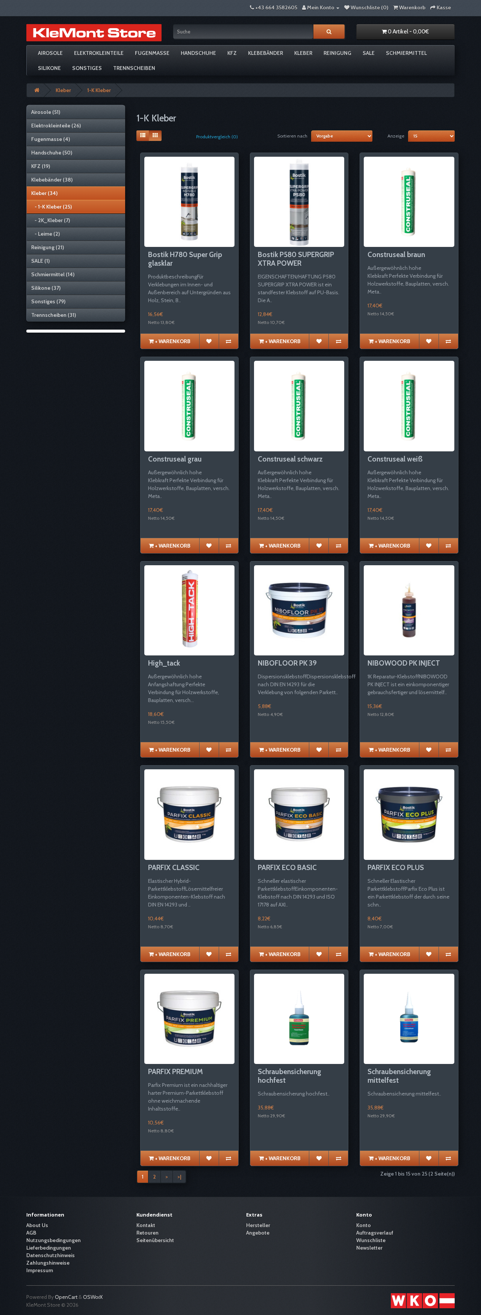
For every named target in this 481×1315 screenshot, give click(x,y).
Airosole (50, 53)
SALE (369, 53)
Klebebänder (265, 53)
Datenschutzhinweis (50, 1255)
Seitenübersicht (155, 1240)
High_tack (164, 663)
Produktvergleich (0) (217, 136)
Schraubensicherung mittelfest (399, 1076)
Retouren (147, 1232)
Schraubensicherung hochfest (289, 1076)
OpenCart (66, 1297)
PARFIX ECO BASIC (287, 867)
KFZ (232, 53)
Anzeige (395, 136)
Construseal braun (396, 254)
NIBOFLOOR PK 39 (287, 663)
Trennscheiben (134, 68)
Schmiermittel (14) (52, 274)
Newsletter (369, 1247)
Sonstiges (87, 68)
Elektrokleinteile (99, 53)
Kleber (303, 53)
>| (179, 1176)
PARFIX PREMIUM (175, 1071)
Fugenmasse (152, 53)
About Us (37, 1225)
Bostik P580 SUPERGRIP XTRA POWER (296, 259)
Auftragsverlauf (374, 1232)
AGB (31, 1232)
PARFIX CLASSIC (174, 867)
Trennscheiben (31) (53, 315)
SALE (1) (40, 260)
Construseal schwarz (290, 459)
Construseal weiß (395, 459)
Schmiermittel (406, 53)
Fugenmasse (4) (50, 139)
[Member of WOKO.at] (423, 1300)
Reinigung (337, 53)
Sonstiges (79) (48, 301)
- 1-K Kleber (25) (51, 206)
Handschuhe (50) (51, 152)
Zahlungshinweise (48, 1262)
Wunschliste (371, 1240)
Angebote (257, 1232)
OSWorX (93, 1297)
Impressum (39, 1270)
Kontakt (145, 1225)
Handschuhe (198, 53)
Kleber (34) (44, 193)
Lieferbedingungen (48, 1247)
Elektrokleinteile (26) (56, 125)
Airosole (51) (45, 112)
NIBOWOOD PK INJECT (404, 663)
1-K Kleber (99, 90)
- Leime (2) (45, 233)
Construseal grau (175, 459)
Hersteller (258, 1225)
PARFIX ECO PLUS (396, 867)
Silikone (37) (46, 287)
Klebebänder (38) (52, 179)
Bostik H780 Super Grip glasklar (185, 259)
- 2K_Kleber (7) (50, 220)
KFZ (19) (40, 166)
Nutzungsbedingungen (53, 1240)
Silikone (49, 68)
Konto (363, 1225)
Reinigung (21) (47, 247)
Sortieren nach (292, 136)
